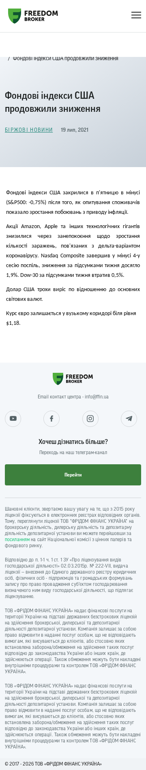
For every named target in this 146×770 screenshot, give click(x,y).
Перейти (73, 474)
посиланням (17, 539)
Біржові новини (29, 130)
